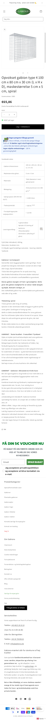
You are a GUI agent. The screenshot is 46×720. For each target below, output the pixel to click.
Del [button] (5, 429)
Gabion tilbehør (9, 512)
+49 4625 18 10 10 (17, 625)
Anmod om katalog (11, 526)
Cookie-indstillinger (11, 555)
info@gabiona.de (17, 644)
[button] (4, 11)
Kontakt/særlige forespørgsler (14, 522)
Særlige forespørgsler (11, 593)
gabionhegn (29, 666)
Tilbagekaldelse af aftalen (15, 608)
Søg (5, 603)
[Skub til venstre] (18, 73)
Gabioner (7, 492)
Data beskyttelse (10, 550)
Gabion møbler (9, 517)
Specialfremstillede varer (13, 488)
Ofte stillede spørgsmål (12, 579)
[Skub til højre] (27, 73)
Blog (5, 584)
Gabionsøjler (8, 502)
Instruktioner (9, 589)
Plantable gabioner (11, 497)
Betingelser (8, 569)
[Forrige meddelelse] (4, 3)
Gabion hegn (8, 507)
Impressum (8, 545)
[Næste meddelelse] (42, 3)
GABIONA (20, 716)
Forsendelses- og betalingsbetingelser (17, 564)
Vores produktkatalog (11, 598)
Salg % (6, 531)
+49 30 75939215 (17, 639)
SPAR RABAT (35, 462)
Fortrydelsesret (9, 560)
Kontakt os (8, 574)
